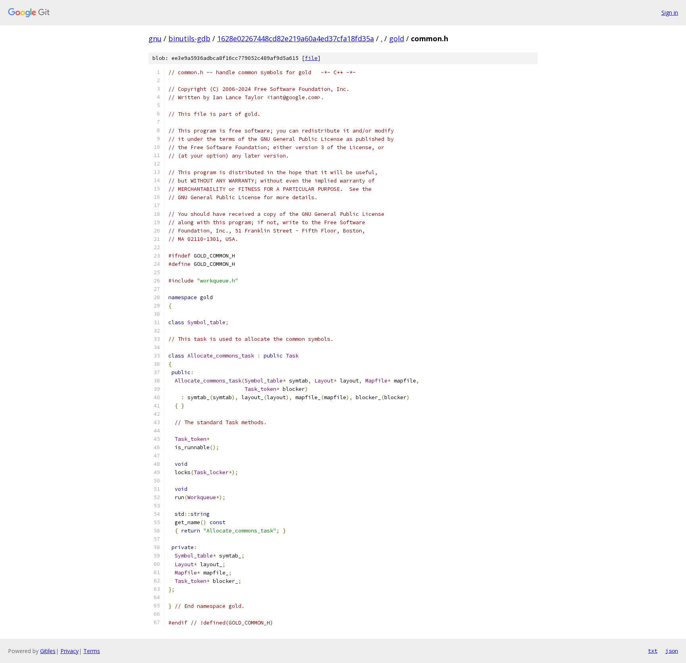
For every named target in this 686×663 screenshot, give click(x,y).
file (311, 58)
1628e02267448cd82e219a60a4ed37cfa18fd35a (295, 38)
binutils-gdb (189, 38)
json (671, 650)
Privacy (69, 651)
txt (652, 650)
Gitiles (48, 651)
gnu (155, 38)
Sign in (669, 12)
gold (396, 38)
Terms (91, 651)
